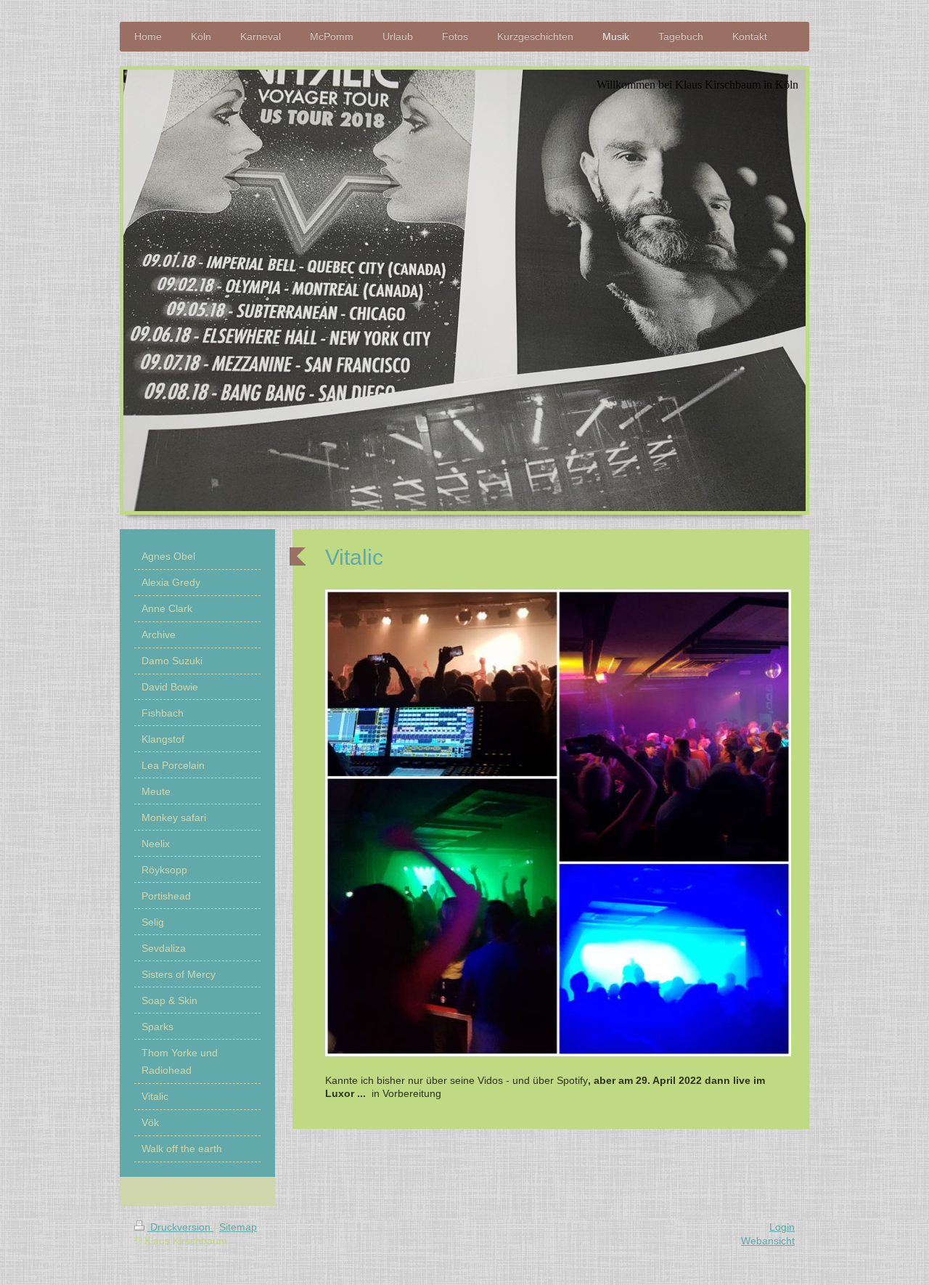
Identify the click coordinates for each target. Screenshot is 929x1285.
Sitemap (238, 1227)
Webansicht (768, 1241)
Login (782, 1227)
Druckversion (180, 1227)
